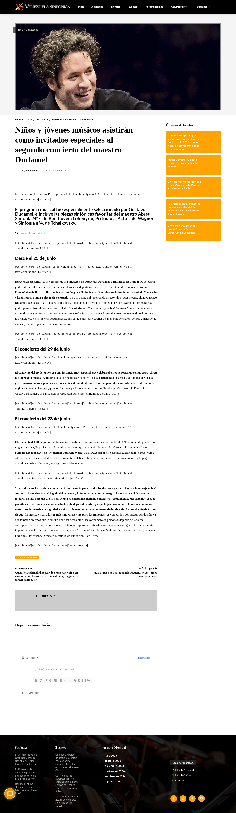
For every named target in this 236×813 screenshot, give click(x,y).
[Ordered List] (55, 680)
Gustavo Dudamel (27, 558)
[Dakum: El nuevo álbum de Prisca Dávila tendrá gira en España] (44, 787)
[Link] (74, 680)
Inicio (20, 30)
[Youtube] (201, 798)
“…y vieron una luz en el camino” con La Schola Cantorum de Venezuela (181, 229)
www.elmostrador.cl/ (33, 233)
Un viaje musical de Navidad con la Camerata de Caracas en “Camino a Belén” (184, 185)
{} (79, 680)
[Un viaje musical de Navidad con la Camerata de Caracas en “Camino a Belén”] (211, 186)
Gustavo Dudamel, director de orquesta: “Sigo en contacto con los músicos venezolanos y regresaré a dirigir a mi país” (48, 576)
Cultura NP (32, 170)
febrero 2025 (113, 760)
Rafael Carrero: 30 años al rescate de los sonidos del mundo (183, 163)
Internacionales (64, 119)
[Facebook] (173, 798)
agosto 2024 (112, 781)
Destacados (32, 30)
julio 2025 (111, 755)
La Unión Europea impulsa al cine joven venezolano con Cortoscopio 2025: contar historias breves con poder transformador (184, 142)
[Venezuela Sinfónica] (38, 7)
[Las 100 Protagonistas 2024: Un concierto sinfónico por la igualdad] (84, 799)
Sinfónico (87, 119)
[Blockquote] (65, 680)
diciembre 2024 (114, 766)
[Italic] (41, 680)
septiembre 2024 (115, 776)
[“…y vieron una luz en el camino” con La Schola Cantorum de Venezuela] (211, 231)
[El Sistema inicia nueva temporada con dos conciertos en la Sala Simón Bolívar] (44, 772)
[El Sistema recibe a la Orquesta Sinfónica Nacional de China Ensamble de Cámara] (44, 757)
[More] (151, 181)
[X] (192, 798)
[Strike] (50, 680)
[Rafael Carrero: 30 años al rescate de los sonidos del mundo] (211, 165)
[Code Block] (70, 680)
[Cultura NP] (19, 170)
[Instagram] (183, 798)
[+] (84, 680)
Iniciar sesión (143, 657)
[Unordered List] (60, 680)
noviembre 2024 (115, 771)
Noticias (42, 119)
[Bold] (36, 680)
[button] (204, 7)
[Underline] (45, 680)
